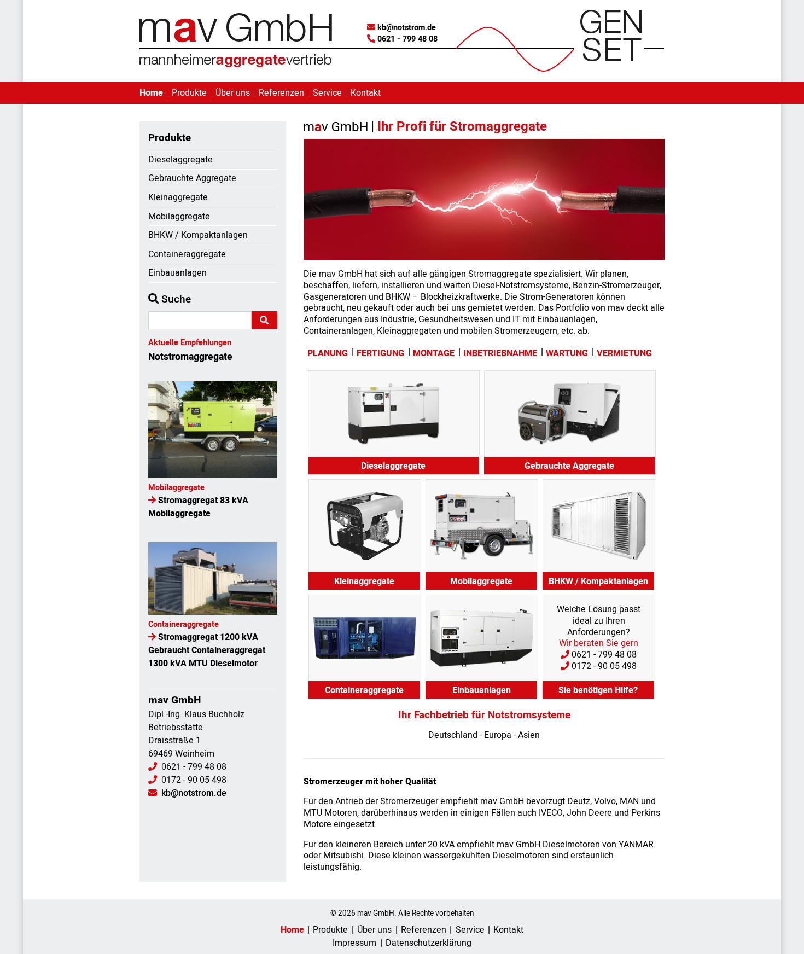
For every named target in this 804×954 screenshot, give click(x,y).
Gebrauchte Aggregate (192, 178)
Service (327, 93)
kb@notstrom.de (406, 27)
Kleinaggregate (178, 197)
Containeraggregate (187, 254)
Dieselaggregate (180, 159)
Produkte (189, 93)
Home (151, 93)
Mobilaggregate (179, 216)
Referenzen (281, 93)
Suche (175, 299)
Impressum (354, 943)
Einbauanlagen (177, 273)
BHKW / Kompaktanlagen (198, 235)
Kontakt (366, 93)
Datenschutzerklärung (428, 943)
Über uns (232, 93)
